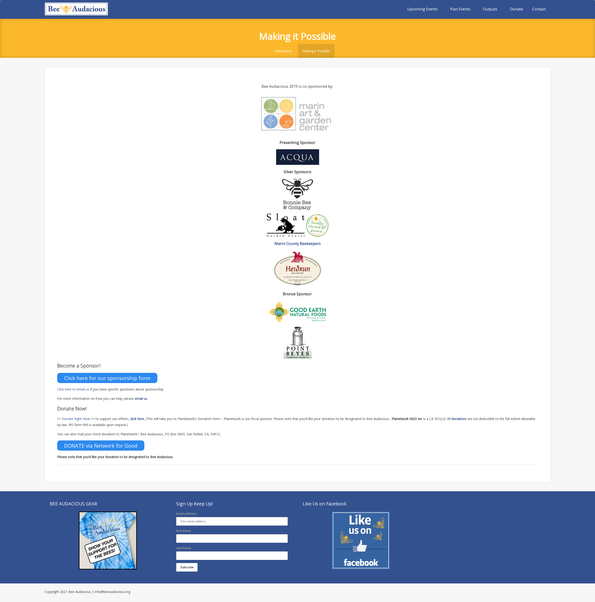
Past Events (460, 9)
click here (137, 419)
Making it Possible (316, 51)
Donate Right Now (76, 419)
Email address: (186, 513)
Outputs (490, 9)
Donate (516, 9)
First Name (183, 531)
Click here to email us (73, 389)
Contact (539, 9)
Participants (283, 51)
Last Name (183, 548)
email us (141, 398)
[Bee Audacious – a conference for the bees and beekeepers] (76, 9)
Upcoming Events (422, 9)
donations (459, 419)
